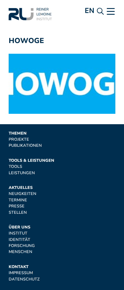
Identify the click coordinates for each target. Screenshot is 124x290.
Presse (17, 206)
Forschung (22, 245)
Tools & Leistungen (31, 160)
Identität (19, 239)
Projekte (19, 139)
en (89, 10)
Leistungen (22, 173)
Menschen (20, 252)
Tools (15, 166)
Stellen (18, 212)
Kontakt (19, 267)
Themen (18, 133)
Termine (18, 200)
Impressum (21, 273)
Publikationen (25, 145)
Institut (18, 233)
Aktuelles (21, 187)
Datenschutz (24, 279)
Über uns (19, 227)
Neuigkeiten (22, 194)
